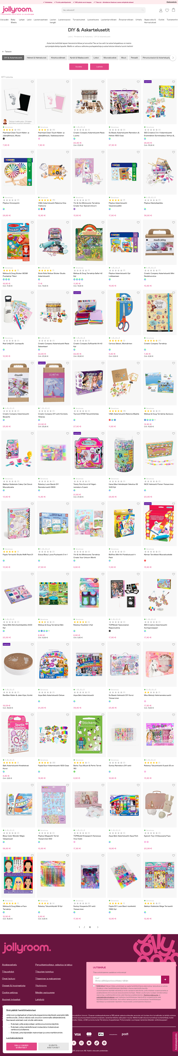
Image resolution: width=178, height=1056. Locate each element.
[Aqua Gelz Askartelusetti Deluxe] (39, 701)
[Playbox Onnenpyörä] (4, 209)
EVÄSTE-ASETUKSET (53, 1046)
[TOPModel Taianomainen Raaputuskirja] (110, 631)
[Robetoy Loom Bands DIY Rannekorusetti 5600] (39, 490)
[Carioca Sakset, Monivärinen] (110, 350)
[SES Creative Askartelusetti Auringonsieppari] (145, 631)
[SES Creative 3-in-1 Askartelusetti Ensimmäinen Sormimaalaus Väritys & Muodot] (145, 139)
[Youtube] (89, 1043)
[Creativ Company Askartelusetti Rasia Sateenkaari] (39, 350)
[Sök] (142, 9)
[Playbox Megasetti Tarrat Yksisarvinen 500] (39, 842)
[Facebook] (73, 1043)
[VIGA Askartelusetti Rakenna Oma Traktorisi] (39, 209)
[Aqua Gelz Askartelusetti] (74, 701)
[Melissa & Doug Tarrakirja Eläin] (148, 420)
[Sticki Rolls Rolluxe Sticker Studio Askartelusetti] (39, 279)
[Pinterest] (104, 1043)
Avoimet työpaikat (11, 999)
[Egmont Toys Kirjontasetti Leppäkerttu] (148, 842)
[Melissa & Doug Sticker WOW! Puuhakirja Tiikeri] (4, 279)
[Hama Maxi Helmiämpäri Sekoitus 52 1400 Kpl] (110, 490)
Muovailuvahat (110, 57)
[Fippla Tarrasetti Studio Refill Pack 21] (4, 561)
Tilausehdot (8, 971)
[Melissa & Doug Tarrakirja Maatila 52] (80, 279)
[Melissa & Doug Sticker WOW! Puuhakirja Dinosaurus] (9, 279)
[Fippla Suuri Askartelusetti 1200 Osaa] (39, 772)
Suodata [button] (79, 67)
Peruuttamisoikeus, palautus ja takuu (53, 964)
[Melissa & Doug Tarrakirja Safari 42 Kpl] (74, 279)
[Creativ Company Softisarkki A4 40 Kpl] (74, 350)
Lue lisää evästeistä (14, 1038)
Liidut (96, 57)
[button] (167, 10)
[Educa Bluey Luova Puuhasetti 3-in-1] (39, 561)
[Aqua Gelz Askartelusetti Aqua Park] (110, 842)
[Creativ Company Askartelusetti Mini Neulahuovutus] (145, 279)
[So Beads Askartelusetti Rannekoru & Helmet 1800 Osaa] (110, 139)
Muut (123, 57)
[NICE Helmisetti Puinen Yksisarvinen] (145, 490)
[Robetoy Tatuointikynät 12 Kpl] (39, 912)
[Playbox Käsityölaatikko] (145, 209)
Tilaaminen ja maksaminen (48, 978)
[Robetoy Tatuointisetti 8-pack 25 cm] (145, 772)
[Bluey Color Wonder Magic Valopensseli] (4, 842)
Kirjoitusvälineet (58, 57)
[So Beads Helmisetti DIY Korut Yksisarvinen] (110, 701)
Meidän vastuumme (45, 992)
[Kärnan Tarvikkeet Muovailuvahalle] (145, 561)
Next (173, 58)
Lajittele (99, 67)
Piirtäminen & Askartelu (83, 37)
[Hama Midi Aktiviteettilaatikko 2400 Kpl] (4, 631)
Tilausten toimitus (44, 971)
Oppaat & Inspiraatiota (13, 985)
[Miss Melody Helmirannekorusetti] (145, 701)
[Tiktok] (96, 1043)
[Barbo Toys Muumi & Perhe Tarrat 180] (74, 772)
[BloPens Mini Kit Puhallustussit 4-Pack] (110, 561)
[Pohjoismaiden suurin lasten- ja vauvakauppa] (17, 9)
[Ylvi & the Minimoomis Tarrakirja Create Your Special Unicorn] (74, 209)
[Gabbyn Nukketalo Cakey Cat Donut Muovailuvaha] (4, 490)
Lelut (70, 37)
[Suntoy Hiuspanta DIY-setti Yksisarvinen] (74, 912)
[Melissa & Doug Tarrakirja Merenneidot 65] (82, 279)
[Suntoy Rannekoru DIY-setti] (110, 772)
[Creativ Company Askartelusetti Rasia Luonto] (74, 139)
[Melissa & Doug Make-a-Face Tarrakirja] (4, 912)
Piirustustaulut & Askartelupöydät (158, 57)
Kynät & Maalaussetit (79, 57)
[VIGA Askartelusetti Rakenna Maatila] (42, 209)
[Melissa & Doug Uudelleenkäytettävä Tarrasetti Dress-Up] (77, 279)
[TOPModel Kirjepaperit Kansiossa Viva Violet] (74, 842)
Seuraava (98, 927)
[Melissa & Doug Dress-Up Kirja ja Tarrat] (150, 420)
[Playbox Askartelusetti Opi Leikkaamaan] (110, 279)
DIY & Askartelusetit (102, 37)
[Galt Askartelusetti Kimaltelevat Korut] (4, 772)
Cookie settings (10, 992)
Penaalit (134, 57)
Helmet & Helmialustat (36, 57)
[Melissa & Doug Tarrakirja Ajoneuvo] (145, 420)
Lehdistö (39, 999)
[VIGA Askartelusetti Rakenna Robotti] (44, 209)
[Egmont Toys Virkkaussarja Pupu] (145, 842)
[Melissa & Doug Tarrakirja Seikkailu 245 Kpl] (153, 420)
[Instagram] (81, 1043)
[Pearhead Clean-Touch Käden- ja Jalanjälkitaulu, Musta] (4, 139)
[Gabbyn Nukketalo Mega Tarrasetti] (145, 912)
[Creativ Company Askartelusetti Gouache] (4, 420)
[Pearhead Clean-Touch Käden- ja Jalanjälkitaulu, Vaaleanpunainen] (39, 139)
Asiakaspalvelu (172, 2)
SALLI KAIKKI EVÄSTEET (22, 1046)
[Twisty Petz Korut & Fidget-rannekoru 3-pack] (74, 490)
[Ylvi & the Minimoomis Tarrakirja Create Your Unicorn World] (74, 561)
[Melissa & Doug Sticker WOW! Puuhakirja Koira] (6, 279)
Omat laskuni (8, 978)
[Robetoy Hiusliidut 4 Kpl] (74, 631)
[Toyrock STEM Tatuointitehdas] (74, 420)
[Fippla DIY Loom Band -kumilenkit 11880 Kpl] (110, 912)
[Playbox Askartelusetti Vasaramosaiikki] (110, 209)
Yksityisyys (41, 985)
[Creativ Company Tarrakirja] (145, 350)
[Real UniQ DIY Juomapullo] (4, 350)
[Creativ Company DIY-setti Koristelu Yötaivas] (39, 420)
